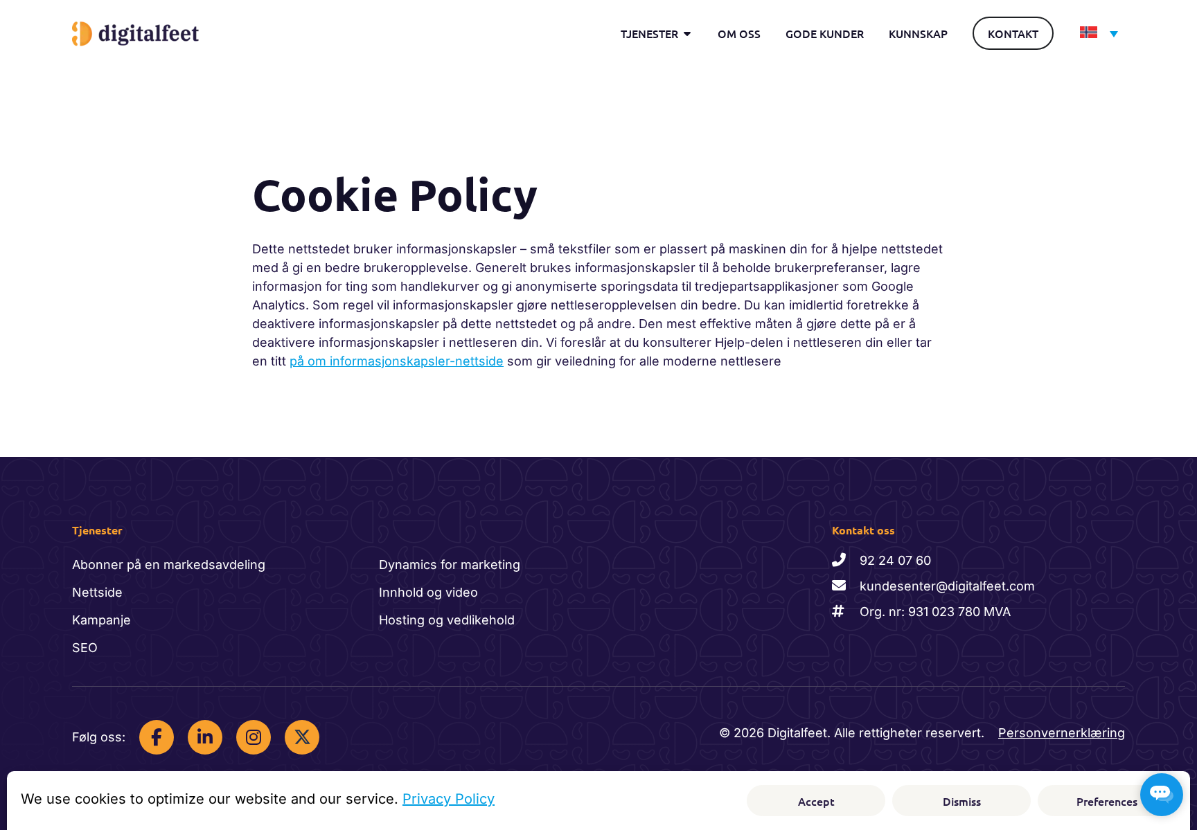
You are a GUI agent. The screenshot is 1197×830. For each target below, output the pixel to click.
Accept (816, 801)
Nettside (97, 592)
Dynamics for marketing (449, 564)
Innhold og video (428, 592)
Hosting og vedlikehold (447, 620)
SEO (85, 647)
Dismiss (962, 801)
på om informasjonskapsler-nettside (397, 361)
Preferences (1106, 801)
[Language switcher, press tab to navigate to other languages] (1095, 33)
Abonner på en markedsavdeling (168, 564)
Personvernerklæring (1061, 732)
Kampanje (101, 620)
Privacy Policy (448, 799)
